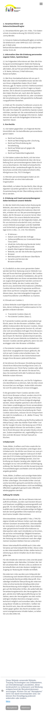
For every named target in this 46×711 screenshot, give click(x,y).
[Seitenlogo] (12, 7)
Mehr (8, 701)
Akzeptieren (12, 708)
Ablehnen (25, 708)
